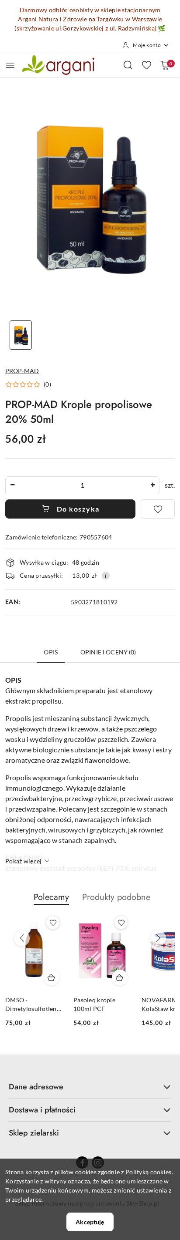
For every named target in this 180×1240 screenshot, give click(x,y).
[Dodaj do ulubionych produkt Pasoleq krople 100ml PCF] (121, 922)
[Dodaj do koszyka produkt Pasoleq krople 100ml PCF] (120, 977)
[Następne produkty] (158, 938)
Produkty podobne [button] (116, 897)
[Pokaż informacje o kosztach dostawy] (106, 575)
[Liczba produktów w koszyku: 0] (165, 65)
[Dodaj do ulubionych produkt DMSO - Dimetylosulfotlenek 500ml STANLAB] (52, 922)
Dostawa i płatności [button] (42, 1109)
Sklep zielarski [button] (34, 1133)
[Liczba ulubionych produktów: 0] (146, 65)
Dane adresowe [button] (36, 1086)
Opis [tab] (51, 652)
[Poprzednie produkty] (22, 938)
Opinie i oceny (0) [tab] (108, 652)
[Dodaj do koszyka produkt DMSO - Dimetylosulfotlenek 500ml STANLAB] (51, 977)
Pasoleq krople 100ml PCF (94, 1004)
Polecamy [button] (51, 897)
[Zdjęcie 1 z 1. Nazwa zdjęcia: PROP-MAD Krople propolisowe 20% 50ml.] (20, 335)
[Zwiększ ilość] (152, 485)
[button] (28, 384)
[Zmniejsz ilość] (12, 485)
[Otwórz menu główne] (10, 65)
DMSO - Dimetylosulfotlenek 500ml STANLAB (34, 1004)
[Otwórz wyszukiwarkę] (128, 65)
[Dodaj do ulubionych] (158, 509)
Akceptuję (90, 1222)
